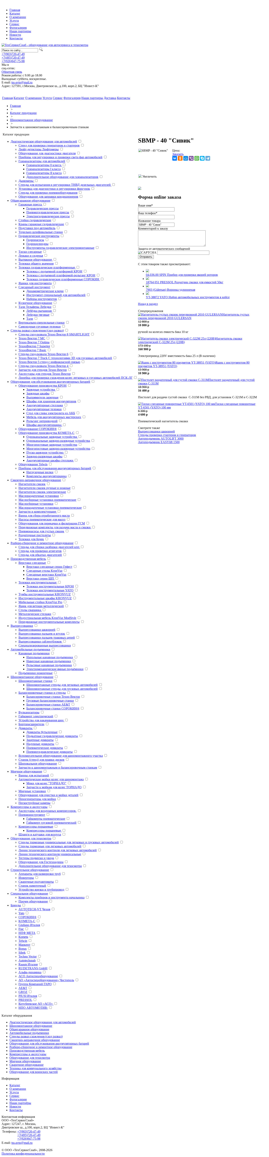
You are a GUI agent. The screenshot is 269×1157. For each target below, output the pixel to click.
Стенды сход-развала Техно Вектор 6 (43, 354)
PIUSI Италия (28, 996)
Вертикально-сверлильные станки (42, 322)
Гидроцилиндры (37, 243)
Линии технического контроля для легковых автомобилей (58, 850)
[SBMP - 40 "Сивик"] (153, 161)
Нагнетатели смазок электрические (42, 492)
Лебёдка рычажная (39, 310)
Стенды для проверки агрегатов (40, 551)
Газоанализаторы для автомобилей (42, 161)
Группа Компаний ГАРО (35, 984)
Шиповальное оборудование (38, 763)
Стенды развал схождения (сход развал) (37, 330)
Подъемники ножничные (36, 673)
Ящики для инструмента (35, 283)
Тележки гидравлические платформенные (47, 267)
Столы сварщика (30, 610)
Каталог (14, 13)
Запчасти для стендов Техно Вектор (43, 369)
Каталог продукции (23, 113)
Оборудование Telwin (33, 464)
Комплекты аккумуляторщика (46, 476)
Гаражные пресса (31, 204)
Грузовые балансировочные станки (50, 700)
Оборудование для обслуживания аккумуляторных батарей (50, 381)
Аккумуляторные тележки (44, 409)
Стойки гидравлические (35, 220)
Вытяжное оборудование (36, 259)
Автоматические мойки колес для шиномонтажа (51, 779)
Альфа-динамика (30, 972)
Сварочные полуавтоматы (36, 881)
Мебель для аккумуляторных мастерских (53, 417)
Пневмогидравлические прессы (47, 212)
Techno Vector (28, 956)
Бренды (16, 905)
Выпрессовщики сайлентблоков (40, 641)
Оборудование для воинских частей (33, 1072)
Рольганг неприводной (42, 421)
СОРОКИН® (27, 917)
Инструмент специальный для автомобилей (55, 295)
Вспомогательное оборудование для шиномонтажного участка (61, 755)
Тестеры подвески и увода (36, 858)
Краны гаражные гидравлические (41, 224)
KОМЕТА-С (27, 921)
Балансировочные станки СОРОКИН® (52, 708)
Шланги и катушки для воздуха (40, 834)
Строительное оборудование (30, 870)
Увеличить (149, 176)
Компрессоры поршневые (36, 826)
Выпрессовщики (22, 625)
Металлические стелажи (35, 614)
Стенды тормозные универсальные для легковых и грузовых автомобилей (69, 842)
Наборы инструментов (41, 299)
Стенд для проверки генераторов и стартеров (49, 145)
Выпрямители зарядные (42, 397)
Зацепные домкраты (40, 740)
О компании (17, 17)
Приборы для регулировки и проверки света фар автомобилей (60, 157)
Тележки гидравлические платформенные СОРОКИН (63, 279)
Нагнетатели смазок (32, 484)
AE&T (23, 988)
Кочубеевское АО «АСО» (36, 1003)
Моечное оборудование (26, 771)
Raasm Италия (28, 964)
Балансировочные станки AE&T (48, 704)
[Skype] (202, 158)
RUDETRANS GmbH (33, 968)
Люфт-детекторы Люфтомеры (39, 149)
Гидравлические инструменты (39, 236)
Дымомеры (26, 180)
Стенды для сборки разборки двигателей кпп (49, 547)
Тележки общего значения (36, 263)
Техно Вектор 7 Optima (34, 342)
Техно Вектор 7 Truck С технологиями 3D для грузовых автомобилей (65, 358)
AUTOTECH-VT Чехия (34, 909)
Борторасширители (31, 724)
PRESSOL (25, 999)
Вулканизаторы (29, 712)
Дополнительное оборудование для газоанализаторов (62, 177)
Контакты (16, 38)
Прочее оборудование (33, 901)
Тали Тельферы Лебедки (35, 306)
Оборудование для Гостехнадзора (41, 862)
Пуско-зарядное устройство (45, 452)
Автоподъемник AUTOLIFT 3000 (161, 438)
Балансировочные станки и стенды (42, 692)
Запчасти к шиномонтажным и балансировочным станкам (58, 767)
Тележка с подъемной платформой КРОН (54, 271)
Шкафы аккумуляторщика (44, 425)
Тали (29, 318)
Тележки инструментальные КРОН (50, 586)
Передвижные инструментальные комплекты (49, 621)
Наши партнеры (20, 31)
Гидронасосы (35, 240)
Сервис (14, 24)
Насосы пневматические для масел (42, 519)
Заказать (178, 154)
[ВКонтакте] (174, 158)
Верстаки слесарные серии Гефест (49, 566)
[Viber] (191, 158)
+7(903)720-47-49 (13, 54)
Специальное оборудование (29, 893)
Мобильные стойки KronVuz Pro (40, 602)
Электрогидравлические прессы (48, 216)
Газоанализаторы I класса (43, 169)
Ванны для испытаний (34, 775)
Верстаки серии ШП (40, 578)
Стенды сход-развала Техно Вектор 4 (44, 366)
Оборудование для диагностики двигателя (47, 153)
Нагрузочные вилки (39, 472)
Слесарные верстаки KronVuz (46, 574)
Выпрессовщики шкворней (37, 629)
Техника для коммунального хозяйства (35, 1068)
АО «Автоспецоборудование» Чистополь (46, 980)
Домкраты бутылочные (42, 732)
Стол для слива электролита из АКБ (50, 413)
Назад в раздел (148, 304)
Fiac (21, 929)
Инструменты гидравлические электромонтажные (60, 247)
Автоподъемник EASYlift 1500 (159, 442)
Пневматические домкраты (44, 747)
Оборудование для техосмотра (31, 838)
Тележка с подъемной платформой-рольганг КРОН (60, 275)
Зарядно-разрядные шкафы (44, 456)
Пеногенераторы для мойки (37, 799)
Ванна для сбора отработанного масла (44, 515)
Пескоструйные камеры (34, 803)
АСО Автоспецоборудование (38, 976)
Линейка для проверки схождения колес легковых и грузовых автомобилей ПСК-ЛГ (76, 377)
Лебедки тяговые (37, 314)
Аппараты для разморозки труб (40, 873)
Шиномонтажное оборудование (31, 120)
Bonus (23, 948)
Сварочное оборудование (26, 1064)
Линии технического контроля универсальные (50, 854)
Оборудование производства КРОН (43, 385)
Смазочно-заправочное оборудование (36, 480)
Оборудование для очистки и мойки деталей (48, 795)
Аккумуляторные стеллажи (44, 405)
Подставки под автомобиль (37, 228)
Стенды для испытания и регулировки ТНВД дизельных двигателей (65, 184)
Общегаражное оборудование (30, 200)
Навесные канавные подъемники (48, 661)
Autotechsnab (27, 960)
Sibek (22, 952)
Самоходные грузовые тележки (40, 326)
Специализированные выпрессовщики (45, 645)
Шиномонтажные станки (35, 681)
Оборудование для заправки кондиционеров (48, 196)
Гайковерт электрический (36, 716)
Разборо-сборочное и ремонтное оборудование (42, 543)
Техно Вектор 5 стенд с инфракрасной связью (49, 362)
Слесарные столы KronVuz (44, 570)
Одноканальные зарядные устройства (52, 436)
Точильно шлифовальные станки (41, 232)
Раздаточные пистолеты (35, 535)
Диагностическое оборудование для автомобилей (44, 141)
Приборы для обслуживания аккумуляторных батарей (55, 468)
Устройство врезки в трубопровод (41, 889)
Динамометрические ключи (45, 291)
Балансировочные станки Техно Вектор (53, 696)
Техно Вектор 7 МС (32, 338)
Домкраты (26, 728)
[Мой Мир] (185, 158)
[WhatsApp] (196, 158)
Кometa (23, 936)
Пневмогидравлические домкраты (49, 751)
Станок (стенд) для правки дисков (41, 759)
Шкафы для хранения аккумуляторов (51, 401)
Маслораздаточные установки (39, 495)
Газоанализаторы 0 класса (44, 165)
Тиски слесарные (30, 251)
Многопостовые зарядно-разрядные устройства (58, 448)
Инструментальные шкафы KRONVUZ (45, 598)
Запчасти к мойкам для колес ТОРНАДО (54, 787)
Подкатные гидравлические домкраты (52, 736)
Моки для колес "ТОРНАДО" (46, 783)
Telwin (23, 940)
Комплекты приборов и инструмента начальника (51, 897)
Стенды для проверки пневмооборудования (48, 192)
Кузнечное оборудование (35, 303)
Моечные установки (32, 791)
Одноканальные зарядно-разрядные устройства (58, 440)
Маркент (24, 944)
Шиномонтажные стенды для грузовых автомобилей (62, 688)
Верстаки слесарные (32, 562)
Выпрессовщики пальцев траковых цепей (47, 637)
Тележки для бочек (31, 539)
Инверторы (26, 877)
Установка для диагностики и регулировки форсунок (54, 188)
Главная (14, 10)
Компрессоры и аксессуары (29, 807)
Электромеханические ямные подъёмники (54, 669)
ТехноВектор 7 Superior (34, 346)
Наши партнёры (20, 1103)
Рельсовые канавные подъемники (49, 665)
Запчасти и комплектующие (38, 511)
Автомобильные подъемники (30, 649)
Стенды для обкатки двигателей (40, 555)
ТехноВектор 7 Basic (32, 350)
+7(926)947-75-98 (13, 61)
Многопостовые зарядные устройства (51, 444)
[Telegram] (207, 158)
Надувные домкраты (40, 744)
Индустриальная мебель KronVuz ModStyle (47, 618)
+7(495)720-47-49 (13, 57)
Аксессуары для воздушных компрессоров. (47, 810)
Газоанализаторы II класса (44, 173)
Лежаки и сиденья (31, 255)
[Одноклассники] (180, 158)
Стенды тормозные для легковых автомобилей (50, 846)
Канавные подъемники (34, 653)
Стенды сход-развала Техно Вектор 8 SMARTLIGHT (54, 334)
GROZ (23, 992)
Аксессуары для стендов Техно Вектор (45, 373)
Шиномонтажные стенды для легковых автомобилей (62, 684)
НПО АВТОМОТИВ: (33, 1007)
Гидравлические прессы (42, 208)
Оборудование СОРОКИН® (38, 429)
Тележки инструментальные (38, 582)
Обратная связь (12, 71)
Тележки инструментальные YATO (49, 590)
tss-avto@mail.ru (21, 82)
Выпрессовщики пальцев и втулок (42, 633)
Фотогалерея (18, 27)
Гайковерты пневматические (45, 818)
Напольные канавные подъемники (49, 657)
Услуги (14, 20)
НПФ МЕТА (27, 933)
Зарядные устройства (41, 389)
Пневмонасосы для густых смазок (41, 531)
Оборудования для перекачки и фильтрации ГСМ (52, 523)
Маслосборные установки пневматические (47, 499)
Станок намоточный (32, 885)
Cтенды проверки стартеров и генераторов (167, 435)
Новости (15, 34)
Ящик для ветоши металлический (41, 606)
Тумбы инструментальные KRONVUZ (45, 594)
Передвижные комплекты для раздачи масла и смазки (55, 527)
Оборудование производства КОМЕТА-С (46, 432)
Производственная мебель (28, 558)
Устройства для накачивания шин (41, 720)
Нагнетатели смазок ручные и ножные (44, 488)
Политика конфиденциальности (23, 1153)
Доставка (110, 98)
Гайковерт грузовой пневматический (51, 822)
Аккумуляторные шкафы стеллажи (50, 460)
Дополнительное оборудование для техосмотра (50, 866)
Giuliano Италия (29, 925)
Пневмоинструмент (32, 814)
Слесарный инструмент (34, 287)
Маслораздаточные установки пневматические (50, 507)
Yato (21, 913)
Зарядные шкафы (37, 393)
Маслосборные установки (36, 503)
